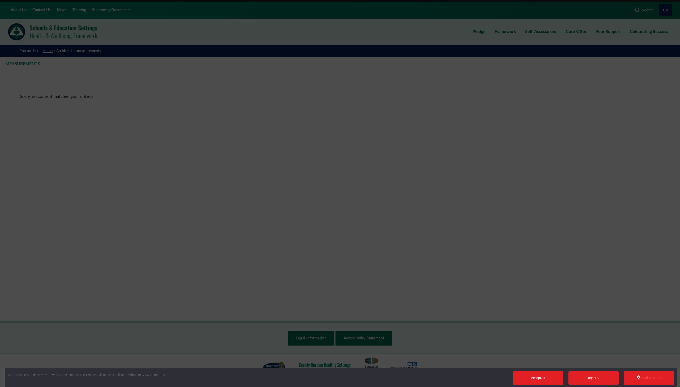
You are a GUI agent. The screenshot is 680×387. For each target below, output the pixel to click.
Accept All (538, 378)
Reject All (593, 378)
